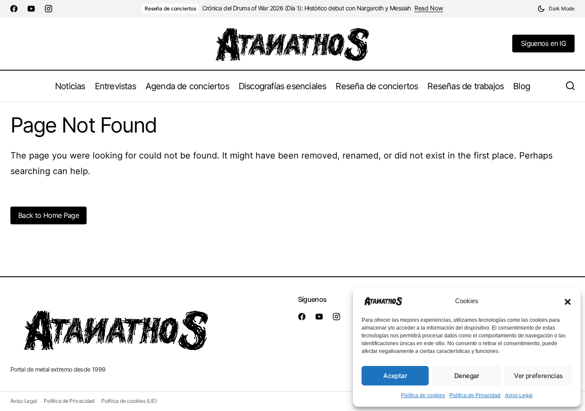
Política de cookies (423, 395)
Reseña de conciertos (170, 8)
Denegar (466, 376)
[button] (567, 301)
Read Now (428, 8)
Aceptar (395, 376)
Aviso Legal (519, 395)
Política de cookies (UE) (128, 401)
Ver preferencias (538, 376)
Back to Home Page (48, 215)
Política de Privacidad (475, 395)
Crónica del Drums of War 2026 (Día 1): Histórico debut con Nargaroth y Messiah (306, 8)
